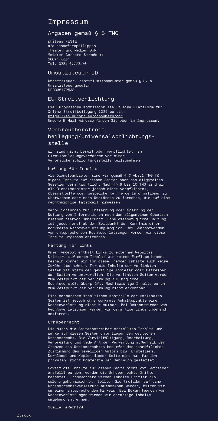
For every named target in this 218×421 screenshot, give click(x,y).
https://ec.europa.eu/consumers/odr (85, 116)
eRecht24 (74, 407)
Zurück (24, 415)
